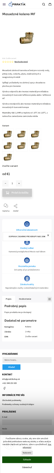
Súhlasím (27, 459)
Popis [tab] (9, 299)
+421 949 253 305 (9, 383)
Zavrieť (46, 216)
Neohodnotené (21, 62)
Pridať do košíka (20, 193)
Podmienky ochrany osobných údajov (18, 404)
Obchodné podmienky (11, 400)
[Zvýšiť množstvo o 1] (19, 183)
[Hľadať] (44, 4)
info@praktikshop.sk (11, 379)
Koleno (28, 326)
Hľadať (11, 367)
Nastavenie (27, 452)
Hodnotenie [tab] (25, 299)
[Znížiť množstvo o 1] (5, 183)
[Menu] (4, 4)
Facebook (4, 388)
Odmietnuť (27, 467)
